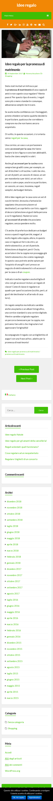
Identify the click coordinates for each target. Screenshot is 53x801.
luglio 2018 (12, 526)
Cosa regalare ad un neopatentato (21, 453)
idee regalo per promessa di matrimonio (23, 351)
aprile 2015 (12, 691)
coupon (26, 272)
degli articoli (13, 758)
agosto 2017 (13, 593)
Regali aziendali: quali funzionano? (22, 446)
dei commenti (13, 764)
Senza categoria (16, 722)
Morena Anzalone (33, 73)
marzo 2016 (13, 624)
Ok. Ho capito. (18, 798)
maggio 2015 (13, 685)
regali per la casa (19, 138)
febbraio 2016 (14, 630)
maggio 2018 (13, 538)
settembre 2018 (15, 519)
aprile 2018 (12, 544)
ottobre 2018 (13, 513)
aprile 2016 (12, 618)
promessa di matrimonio (14, 354)
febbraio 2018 (14, 556)
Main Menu (8, 16)
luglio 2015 (12, 673)
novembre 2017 (14, 575)
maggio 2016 (13, 612)
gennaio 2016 (13, 636)
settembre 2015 (15, 661)
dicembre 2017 (14, 569)
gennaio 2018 (13, 563)
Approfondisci (34, 798)
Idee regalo (26, 5)
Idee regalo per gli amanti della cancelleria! (26, 440)
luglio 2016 (12, 599)
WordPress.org (12, 770)
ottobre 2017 (13, 581)
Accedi (8, 752)
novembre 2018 (14, 507)
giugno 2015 (13, 679)
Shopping (8, 76)
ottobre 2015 (13, 655)
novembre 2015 (14, 649)
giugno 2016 (13, 605)
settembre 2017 (15, 587)
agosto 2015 (13, 667)
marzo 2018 (13, 550)
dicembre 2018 (14, 501)
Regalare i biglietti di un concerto (21, 459)
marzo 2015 (13, 698)
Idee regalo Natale (14, 434)
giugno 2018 (13, 532)
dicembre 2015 (14, 642)
